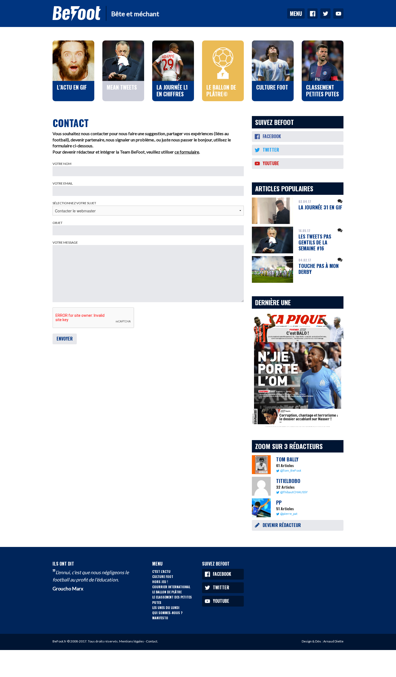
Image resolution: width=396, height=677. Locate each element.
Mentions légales (131, 641)
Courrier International (171, 586)
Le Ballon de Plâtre (167, 592)
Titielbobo (288, 480)
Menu (296, 13)
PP (279, 502)
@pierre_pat (288, 514)
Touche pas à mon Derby (318, 268)
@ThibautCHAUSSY (294, 492)
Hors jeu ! (160, 581)
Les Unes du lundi (165, 607)
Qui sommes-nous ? (167, 612)
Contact (151, 641)
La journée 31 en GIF (320, 207)
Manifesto (160, 617)
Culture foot (162, 576)
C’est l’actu (161, 571)
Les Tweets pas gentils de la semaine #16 (314, 242)
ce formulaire (187, 151)
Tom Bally (287, 459)
